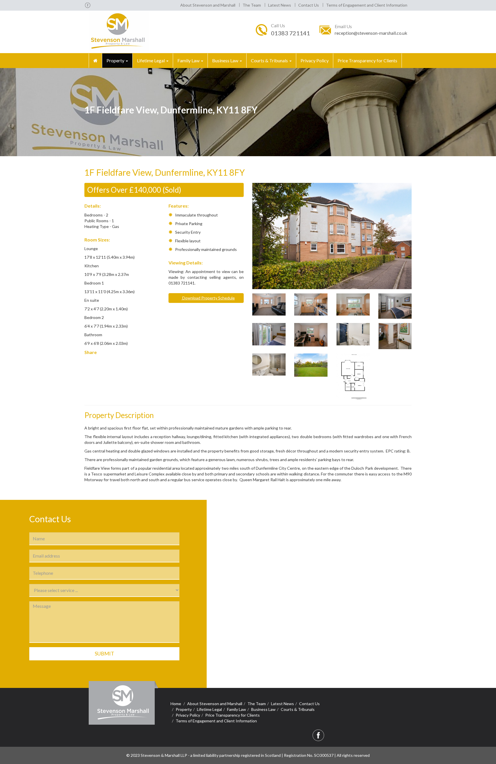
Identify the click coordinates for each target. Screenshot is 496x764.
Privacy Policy (315, 60)
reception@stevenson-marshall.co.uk (371, 33)
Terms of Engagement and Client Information (366, 5)
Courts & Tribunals (270, 60)
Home (175, 703)
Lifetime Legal (151, 60)
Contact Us (308, 5)
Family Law (188, 60)
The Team (252, 5)
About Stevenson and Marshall (207, 5)
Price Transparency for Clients (367, 60)
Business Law (225, 60)
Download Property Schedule (208, 297)
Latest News (279, 5)
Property (115, 60)
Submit (104, 653)
